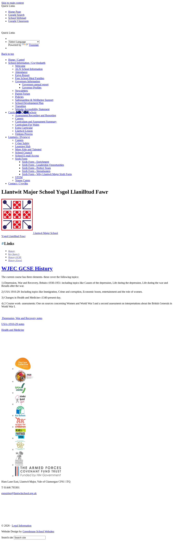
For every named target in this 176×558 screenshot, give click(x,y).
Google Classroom (18, 21)
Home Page (14, 11)
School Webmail (17, 17)
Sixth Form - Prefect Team (36, 168)
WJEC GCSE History (27, 268)
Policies (19, 96)
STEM (19, 177)
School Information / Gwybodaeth (26, 62)
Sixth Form (21, 158)
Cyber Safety (22, 143)
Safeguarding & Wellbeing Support (34, 99)
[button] (16, 33)
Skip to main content (12, 2)
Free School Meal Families (29, 78)
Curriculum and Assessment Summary (36, 121)
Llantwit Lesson (24, 130)
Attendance (21, 72)
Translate (34, 44)
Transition (20, 106)
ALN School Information (29, 69)
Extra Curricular (24, 127)
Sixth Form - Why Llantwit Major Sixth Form (47, 174)
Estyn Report (22, 75)
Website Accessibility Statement (32, 109)
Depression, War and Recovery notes (21, 318)
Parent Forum (22, 93)
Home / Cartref (16, 59)
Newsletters (21, 90)
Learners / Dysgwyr (19, 137)
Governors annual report (35, 84)
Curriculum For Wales (27, 124)
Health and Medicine (12, 329)
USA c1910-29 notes (12, 324)
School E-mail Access (27, 155)
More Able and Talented (28, 149)
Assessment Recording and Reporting (35, 115)
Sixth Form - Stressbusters (36, 171)
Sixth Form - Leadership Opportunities (43, 164)
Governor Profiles (31, 87)
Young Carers (22, 180)
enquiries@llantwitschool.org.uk (19, 493)
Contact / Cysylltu (18, 183)
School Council (23, 152)
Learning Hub (22, 146)
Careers (19, 118)
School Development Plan (29, 103)
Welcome (20, 65)
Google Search (16, 14)
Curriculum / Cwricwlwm (22, 112)
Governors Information (27, 81)
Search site (7, 537)
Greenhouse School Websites (38, 531)
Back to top (7, 53)
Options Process (24, 133)
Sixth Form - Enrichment (35, 161)
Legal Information (21, 525)
